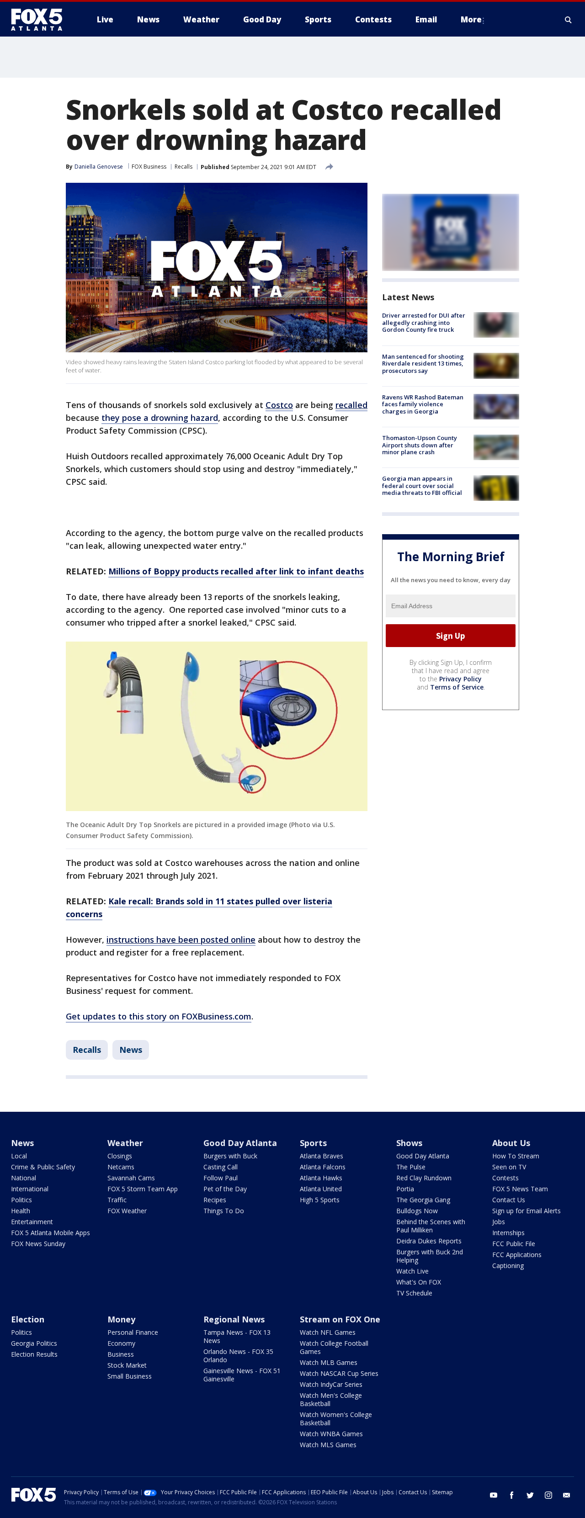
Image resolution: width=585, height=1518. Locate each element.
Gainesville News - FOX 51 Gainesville (242, 1374)
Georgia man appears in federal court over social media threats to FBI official (422, 485)
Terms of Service (457, 687)
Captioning (508, 1265)
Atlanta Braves (321, 1156)
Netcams (120, 1166)
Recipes (214, 1199)
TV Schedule (414, 1293)
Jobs (498, 1221)
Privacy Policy (460, 678)
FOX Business (149, 166)
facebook (512, 1495)
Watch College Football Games (334, 1347)
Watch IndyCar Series (331, 1384)
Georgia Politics (34, 1343)
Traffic (117, 1199)
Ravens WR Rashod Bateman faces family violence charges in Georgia (422, 404)
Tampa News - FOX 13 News (237, 1336)
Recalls (183, 166)
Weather (125, 1142)
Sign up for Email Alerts (526, 1210)
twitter (530, 1495)
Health (20, 1210)
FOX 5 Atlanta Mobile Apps (50, 1232)
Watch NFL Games (328, 1332)
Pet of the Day (225, 1188)
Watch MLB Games (328, 1362)
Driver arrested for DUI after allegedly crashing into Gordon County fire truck (423, 322)
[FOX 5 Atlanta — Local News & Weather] (41, 20)
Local (19, 1156)
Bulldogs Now (417, 1210)
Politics (21, 1199)
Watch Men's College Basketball (331, 1399)
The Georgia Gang (423, 1199)
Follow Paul (220, 1177)
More (471, 19)
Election (27, 1319)
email (566, 1495)
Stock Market (127, 1365)
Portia (405, 1188)
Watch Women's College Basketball (336, 1418)
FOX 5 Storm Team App (142, 1188)
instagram (548, 1495)
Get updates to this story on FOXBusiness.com (158, 1016)
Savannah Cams (131, 1177)
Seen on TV (509, 1166)
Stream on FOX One (340, 1319)
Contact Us (508, 1199)
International (29, 1188)
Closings (119, 1156)
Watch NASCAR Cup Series (339, 1373)
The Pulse (410, 1166)
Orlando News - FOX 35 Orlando (238, 1355)
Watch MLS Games (328, 1444)
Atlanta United (321, 1188)
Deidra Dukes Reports (429, 1241)
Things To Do (223, 1210)
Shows (409, 1142)
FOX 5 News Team (520, 1188)
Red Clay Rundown (424, 1177)
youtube (493, 1495)
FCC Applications (517, 1254)
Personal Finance (132, 1332)
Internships (508, 1232)
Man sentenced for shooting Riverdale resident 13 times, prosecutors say (423, 363)
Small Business (129, 1376)
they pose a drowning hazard (159, 417)
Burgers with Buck (230, 1156)
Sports (313, 1142)
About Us (511, 1142)
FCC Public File (513, 1243)
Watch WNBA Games (331, 1433)
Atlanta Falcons (323, 1166)
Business (120, 1354)
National (23, 1177)
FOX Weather (127, 1210)
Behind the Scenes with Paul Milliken (430, 1225)
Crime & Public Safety (43, 1166)
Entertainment (32, 1221)
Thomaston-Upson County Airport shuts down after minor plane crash (419, 445)
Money (121, 1319)
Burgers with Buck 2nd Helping (429, 1255)
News (130, 1049)
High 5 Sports (320, 1199)
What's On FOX (418, 1282)
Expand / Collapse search (568, 20)
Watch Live (412, 1271)
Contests (505, 1177)
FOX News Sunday (38, 1243)
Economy (121, 1343)
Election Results (34, 1354)
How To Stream (515, 1156)
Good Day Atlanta (240, 1142)
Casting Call (220, 1166)
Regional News (234, 1319)
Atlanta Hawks (321, 1177)
